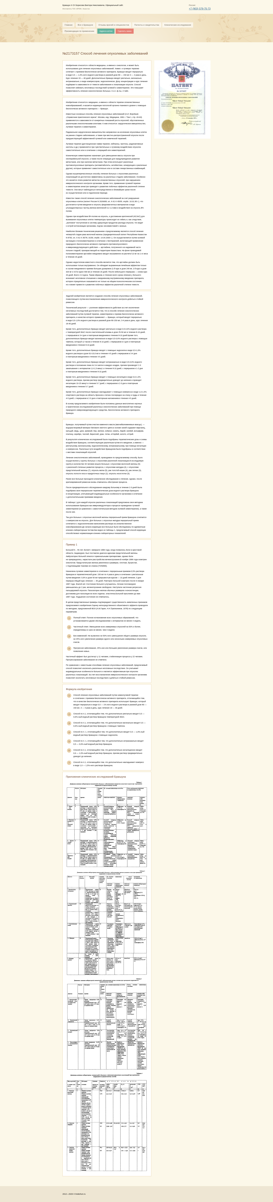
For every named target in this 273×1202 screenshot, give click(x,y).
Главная (68, 25)
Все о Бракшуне (85, 25)
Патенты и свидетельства (146, 25)
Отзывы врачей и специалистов (113, 25)
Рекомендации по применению (79, 31)
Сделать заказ (124, 31)
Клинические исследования (177, 25)
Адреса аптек (105, 31)
